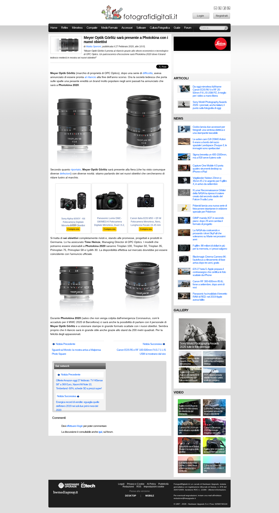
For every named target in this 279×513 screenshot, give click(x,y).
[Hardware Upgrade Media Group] (65, 495)
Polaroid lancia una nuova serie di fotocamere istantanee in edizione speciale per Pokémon (210, 208)
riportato (76, 169)
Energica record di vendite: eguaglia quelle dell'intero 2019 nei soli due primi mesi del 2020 (77, 405)
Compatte (92, 27)
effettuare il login (74, 425)
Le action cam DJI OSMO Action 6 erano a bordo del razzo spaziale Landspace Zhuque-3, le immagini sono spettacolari (210, 144)
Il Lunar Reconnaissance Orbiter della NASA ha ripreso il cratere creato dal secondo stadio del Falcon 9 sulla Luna (209, 195)
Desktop (130, 495)
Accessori (126, 27)
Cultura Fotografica (160, 27)
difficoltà (148, 73)
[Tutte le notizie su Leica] (202, 50)
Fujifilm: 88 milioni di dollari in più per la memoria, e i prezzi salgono (210, 247)
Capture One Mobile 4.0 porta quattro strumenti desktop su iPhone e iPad (208, 168)
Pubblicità (163, 484)
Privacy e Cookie (135, 484)
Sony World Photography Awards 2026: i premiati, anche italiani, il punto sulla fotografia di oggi (210, 105)
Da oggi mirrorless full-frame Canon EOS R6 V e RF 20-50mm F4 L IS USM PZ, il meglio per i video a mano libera (209, 91)
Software (141, 27)
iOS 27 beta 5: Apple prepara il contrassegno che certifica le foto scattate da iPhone (209, 272)
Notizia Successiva (152, 343)
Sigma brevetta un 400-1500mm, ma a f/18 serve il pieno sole (210, 156)
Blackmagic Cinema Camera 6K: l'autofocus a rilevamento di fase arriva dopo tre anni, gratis (209, 259)
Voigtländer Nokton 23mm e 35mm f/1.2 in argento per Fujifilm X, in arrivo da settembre (210, 180)
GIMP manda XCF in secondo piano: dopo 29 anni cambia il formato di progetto (208, 220)
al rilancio (90, 77)
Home (53, 27)
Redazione (128, 486)
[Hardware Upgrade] (68, 488)
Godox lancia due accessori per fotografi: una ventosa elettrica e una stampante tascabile (209, 129)
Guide (177, 27)
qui (100, 431)
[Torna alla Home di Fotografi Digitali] (139, 19)
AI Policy (151, 484)
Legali (121, 484)
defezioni (65, 173)
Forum (187, 27)
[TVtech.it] (88, 488)
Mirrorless (77, 27)
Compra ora (73, 229)
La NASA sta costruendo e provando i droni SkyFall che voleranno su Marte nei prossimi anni (209, 235)
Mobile (149, 495)
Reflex (64, 27)
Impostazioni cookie (154, 486)
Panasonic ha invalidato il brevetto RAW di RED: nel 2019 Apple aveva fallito (210, 296)
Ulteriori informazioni (217, 490)
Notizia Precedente (65, 343)
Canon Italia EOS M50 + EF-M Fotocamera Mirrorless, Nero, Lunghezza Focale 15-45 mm (145, 221)
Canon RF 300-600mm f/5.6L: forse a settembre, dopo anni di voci (208, 284)
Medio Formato (109, 27)
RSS (138, 486)
